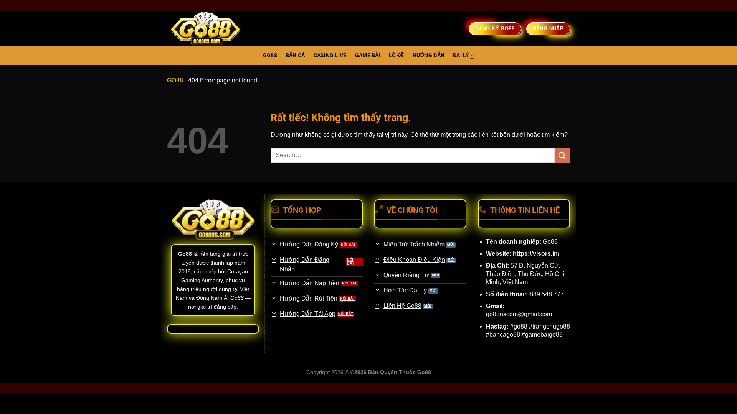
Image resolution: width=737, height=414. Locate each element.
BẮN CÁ (295, 55)
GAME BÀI (367, 55)
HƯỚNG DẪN (429, 55)
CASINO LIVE (330, 55)
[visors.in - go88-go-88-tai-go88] (205, 29)
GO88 (270, 55)
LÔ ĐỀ (396, 55)
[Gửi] (562, 155)
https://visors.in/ (536, 253)
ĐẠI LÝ (461, 55)
